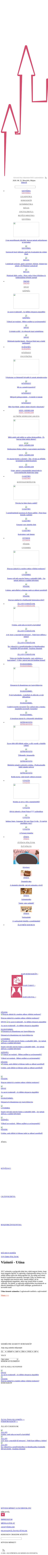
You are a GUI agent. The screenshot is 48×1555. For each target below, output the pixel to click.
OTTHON (26, 538)
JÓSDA (26, 837)
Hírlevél (24, 182)
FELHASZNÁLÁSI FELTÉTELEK (14, 1531)
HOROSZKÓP (26, 200)
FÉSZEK (26, 544)
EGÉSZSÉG (26, 347)
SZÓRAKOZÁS (26, 722)
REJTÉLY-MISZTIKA (26, 215)
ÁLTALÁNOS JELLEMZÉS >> (13, 1419)
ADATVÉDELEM (8, 1527)
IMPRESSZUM (6, 1519)
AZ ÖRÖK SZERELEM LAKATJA (26, 416)
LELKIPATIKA (26, 197)
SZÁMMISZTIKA (26, 204)
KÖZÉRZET (26, 353)
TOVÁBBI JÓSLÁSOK (10, 1257)
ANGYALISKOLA (26, 212)
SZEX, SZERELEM (26, 410)
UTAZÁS (26, 780)
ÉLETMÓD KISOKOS (26, 925)
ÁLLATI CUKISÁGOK (26, 604)
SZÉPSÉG (26, 291)
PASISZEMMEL (26, 664)
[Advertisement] (24, 945)
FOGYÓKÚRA (26, 356)
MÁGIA (26, 208)
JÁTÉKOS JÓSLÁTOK (26, 843)
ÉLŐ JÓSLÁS (26, 846)
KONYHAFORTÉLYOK (26, 482)
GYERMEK (26, 548)
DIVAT (26, 287)
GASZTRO (26, 476)
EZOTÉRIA (26, 191)
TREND (26, 281)
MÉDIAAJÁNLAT (8, 1523)
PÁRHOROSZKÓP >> (9, 1421)
